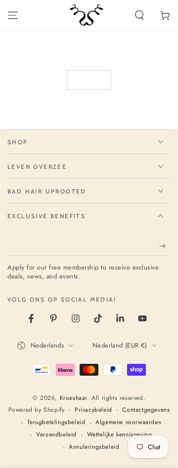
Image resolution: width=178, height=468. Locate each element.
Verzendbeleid (56, 434)
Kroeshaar (73, 397)
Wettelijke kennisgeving (119, 434)
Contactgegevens (146, 410)
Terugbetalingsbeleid (56, 422)
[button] (139, 15)
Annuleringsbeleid (94, 447)
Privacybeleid (93, 410)
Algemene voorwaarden (128, 422)
